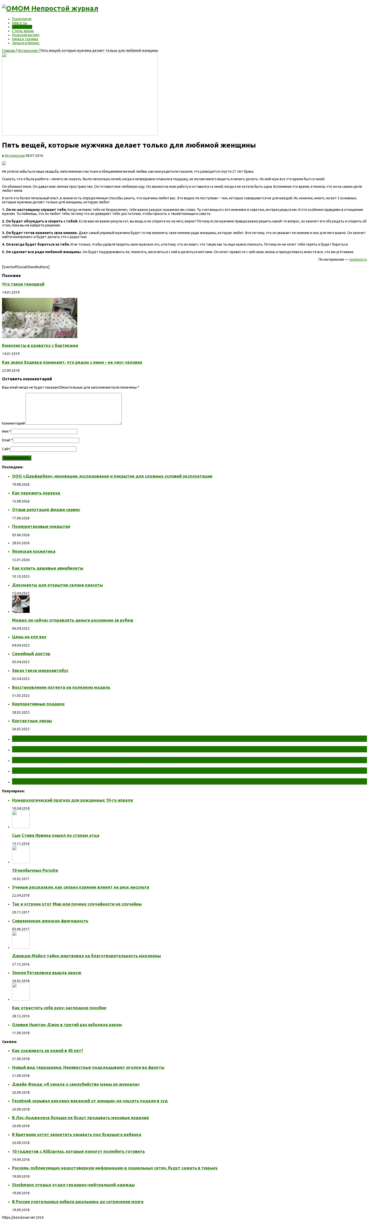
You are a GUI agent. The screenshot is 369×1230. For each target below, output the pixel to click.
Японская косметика (33, 551)
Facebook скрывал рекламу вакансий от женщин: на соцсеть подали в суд (90, 1101)
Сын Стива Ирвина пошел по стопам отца (55, 835)
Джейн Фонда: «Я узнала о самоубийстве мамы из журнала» (76, 1084)
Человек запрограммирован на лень (59, 781)
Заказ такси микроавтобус (40, 670)
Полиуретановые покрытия (41, 526)
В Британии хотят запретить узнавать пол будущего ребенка (76, 1134)
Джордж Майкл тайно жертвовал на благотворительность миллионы (86, 955)
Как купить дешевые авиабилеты (47, 568)
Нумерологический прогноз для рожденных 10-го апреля (72, 800)
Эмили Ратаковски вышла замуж (46, 972)
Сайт (6, 449)
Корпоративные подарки (38, 704)
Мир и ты (19, 23)
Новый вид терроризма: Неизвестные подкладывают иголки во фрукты (88, 1067)
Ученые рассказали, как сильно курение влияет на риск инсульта (80, 887)
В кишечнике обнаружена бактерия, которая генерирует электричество (106, 760)
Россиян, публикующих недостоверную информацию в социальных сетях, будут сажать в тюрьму (115, 1168)
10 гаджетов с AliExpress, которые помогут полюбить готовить (78, 1151)
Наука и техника (25, 39)
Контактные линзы (32, 720)
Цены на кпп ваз (29, 636)
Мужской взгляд (25, 35)
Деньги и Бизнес (26, 43)
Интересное (22, 27)
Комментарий (13, 423)
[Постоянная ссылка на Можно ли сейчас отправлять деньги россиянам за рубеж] (21, 612)
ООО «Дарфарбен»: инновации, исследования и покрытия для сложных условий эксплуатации (112, 476)
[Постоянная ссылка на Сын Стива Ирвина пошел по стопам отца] (21, 827)
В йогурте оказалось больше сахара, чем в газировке (82, 770)
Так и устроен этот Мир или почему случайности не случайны (77, 904)
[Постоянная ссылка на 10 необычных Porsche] (21, 862)
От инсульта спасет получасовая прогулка (67, 739)
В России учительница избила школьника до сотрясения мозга (78, 1201)
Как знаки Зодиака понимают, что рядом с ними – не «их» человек (72, 362)
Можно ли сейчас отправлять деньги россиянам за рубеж (72, 620)
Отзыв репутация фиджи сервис (46, 509)
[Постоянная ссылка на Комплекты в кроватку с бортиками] (39, 337)
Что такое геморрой (23, 284)
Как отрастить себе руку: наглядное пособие (59, 1008)
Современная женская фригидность (50, 921)
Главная (8, 51)
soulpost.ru (358, 259)
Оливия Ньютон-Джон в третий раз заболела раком (67, 1024)
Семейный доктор (31, 653)
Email (6, 440)
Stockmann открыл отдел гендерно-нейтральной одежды (73, 1184)
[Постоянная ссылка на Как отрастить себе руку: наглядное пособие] (21, 999)
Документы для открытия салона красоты (57, 585)
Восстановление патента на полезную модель (61, 687)
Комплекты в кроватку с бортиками (40, 345)
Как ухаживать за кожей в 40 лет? (47, 1050)
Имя (5, 431)
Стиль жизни (23, 31)
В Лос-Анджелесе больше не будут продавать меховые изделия (80, 1117)
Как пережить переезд (36, 493)
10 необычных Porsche (35, 870)
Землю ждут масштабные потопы (57, 749)
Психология (21, 19)
